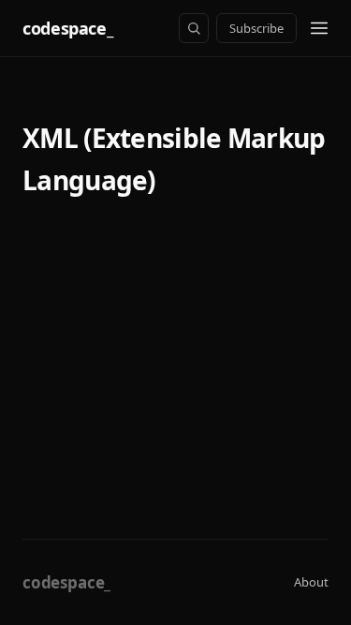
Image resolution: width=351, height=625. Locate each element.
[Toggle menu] (319, 28)
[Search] (194, 28)
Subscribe (256, 28)
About (311, 581)
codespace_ (67, 28)
